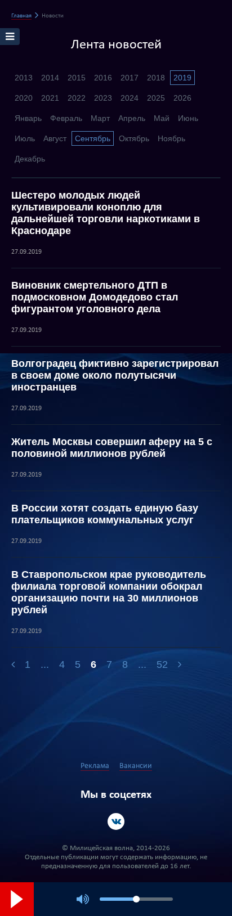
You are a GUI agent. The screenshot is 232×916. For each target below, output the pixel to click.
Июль (25, 138)
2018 (156, 77)
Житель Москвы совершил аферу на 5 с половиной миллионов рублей (111, 447)
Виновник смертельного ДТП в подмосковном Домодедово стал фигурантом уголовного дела (94, 297)
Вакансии (135, 766)
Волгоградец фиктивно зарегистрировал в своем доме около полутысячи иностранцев (114, 375)
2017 (130, 77)
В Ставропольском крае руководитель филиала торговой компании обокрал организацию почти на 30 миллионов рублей (108, 592)
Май (161, 118)
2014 (50, 77)
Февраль (66, 118)
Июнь (188, 118)
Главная (21, 16)
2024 (130, 97)
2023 (103, 97)
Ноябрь (171, 138)
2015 (77, 77)
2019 (182, 77)
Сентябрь (92, 138)
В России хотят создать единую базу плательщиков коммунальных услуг (104, 514)
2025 (156, 97)
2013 (24, 77)
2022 (77, 97)
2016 (103, 77)
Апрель (131, 118)
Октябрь (134, 138)
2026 (182, 97)
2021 (50, 97)
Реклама (95, 766)
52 (162, 664)
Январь (28, 118)
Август (54, 138)
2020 (24, 97)
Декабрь (30, 158)
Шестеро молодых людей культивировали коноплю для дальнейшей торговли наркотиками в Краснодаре (105, 213)
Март (100, 118)
